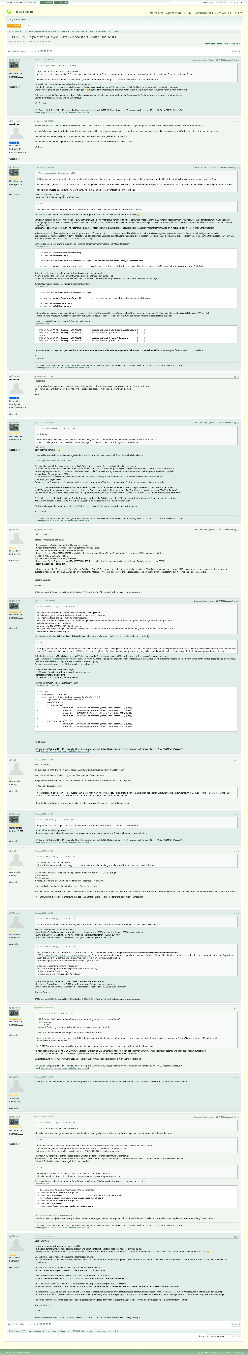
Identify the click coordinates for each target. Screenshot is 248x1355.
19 (48, 51)
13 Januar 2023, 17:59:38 (46, 1236)
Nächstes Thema (232, 43)
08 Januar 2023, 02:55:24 (43, 913)
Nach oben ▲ (238, 1352)
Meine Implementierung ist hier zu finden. (53, 460)
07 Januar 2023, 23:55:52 (43, 851)
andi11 (16, 1077)
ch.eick (16, 59)
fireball (16, 121)
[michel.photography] (10, 1105)
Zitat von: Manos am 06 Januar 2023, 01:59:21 (57, 606)
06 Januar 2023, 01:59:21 (43, 529)
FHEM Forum (22, 12)
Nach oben (12, 1324)
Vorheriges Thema (213, 43)
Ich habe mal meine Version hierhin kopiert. (54, 1215)
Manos (16, 529)
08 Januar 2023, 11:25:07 (43, 1117)
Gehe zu (201, 1336)
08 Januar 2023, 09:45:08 (43, 1008)
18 (45, 51)
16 (37, 51)
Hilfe (201, 1352)
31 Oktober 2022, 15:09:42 (44, 167)
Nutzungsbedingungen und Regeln (218, 1352)
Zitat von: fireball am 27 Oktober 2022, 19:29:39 (57, 65)
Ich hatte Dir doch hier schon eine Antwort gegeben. (63, 658)
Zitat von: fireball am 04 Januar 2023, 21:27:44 (57, 428)
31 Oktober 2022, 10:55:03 (44, 60)
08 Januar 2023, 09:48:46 (43, 1077)
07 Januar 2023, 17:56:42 (43, 760)
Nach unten (13, 51)
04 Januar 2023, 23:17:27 (46, 422)
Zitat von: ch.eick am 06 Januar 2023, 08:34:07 (57, 918)
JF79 (14, 759)
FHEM (188, 12)
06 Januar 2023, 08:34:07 (46, 601)
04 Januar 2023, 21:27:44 (43, 376)
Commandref (202, 12)
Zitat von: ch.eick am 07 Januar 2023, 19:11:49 (57, 856)
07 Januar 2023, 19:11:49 (43, 814)
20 (51, 51)
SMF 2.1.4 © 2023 (11, 1352)
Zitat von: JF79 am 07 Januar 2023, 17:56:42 (56, 819)
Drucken (236, 51)
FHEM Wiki (220, 12)
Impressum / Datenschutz (165, 12)
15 (34, 51)
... (32, 51)
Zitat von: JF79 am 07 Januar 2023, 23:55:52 (56, 1013)
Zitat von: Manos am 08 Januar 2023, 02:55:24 (57, 1122)
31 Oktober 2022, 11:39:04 (44, 121)
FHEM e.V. (236, 12)
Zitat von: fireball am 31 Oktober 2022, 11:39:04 (57, 173)
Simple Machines (24, 1352)
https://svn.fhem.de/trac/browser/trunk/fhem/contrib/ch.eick (65, 112)
